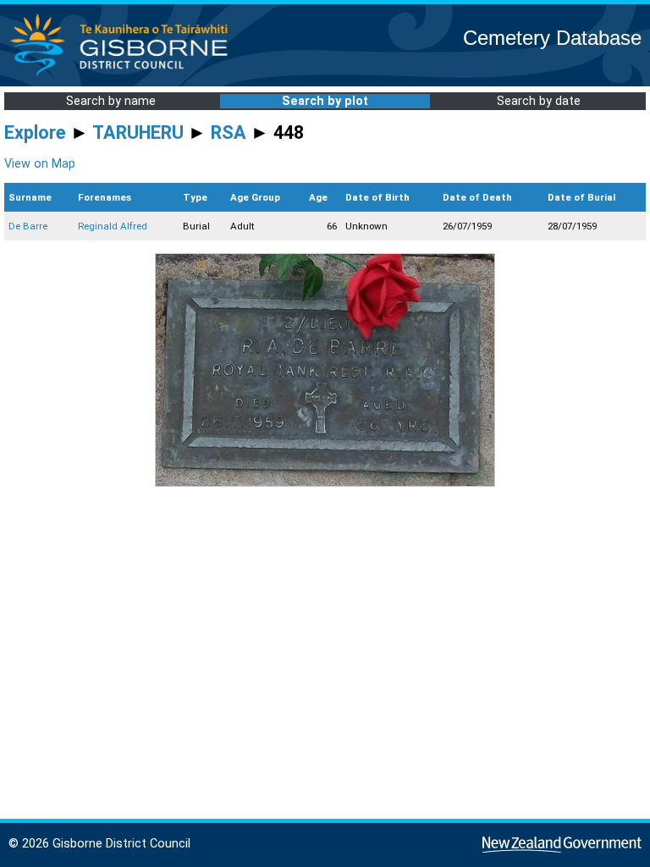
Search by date (539, 101)
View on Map (39, 164)
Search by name (111, 101)
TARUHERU (138, 132)
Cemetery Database (552, 37)
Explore (35, 132)
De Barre (27, 226)
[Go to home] (124, 76)
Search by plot (325, 101)
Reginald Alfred (112, 226)
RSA (228, 132)
